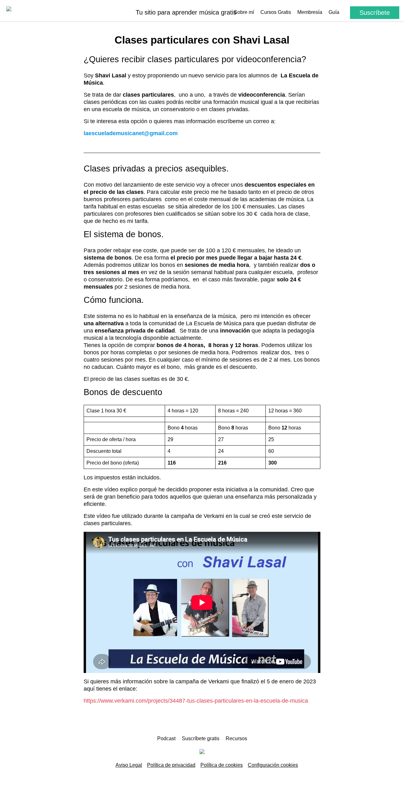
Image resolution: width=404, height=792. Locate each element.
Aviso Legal (129, 765)
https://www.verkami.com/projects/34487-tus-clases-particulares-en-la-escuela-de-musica (196, 701)
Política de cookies (221, 765)
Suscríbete (374, 12)
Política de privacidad (171, 765)
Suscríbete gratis (200, 738)
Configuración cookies (273, 765)
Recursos (236, 738)
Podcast (166, 738)
